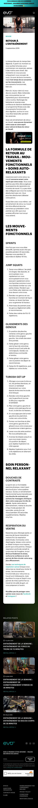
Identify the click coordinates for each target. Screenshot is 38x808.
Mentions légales (26, 799)
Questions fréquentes (7, 789)
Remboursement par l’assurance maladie (27, 787)
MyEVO (5, 786)
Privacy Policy (25, 792)
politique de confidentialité (14, 767)
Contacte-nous (9, 793)
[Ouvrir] (34, 13)
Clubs (5, 795)
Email (5, 759)
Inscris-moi (30, 759)
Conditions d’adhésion (24, 795)
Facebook (27, 594)
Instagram (12, 596)
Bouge (8, 36)
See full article (8, 653)
